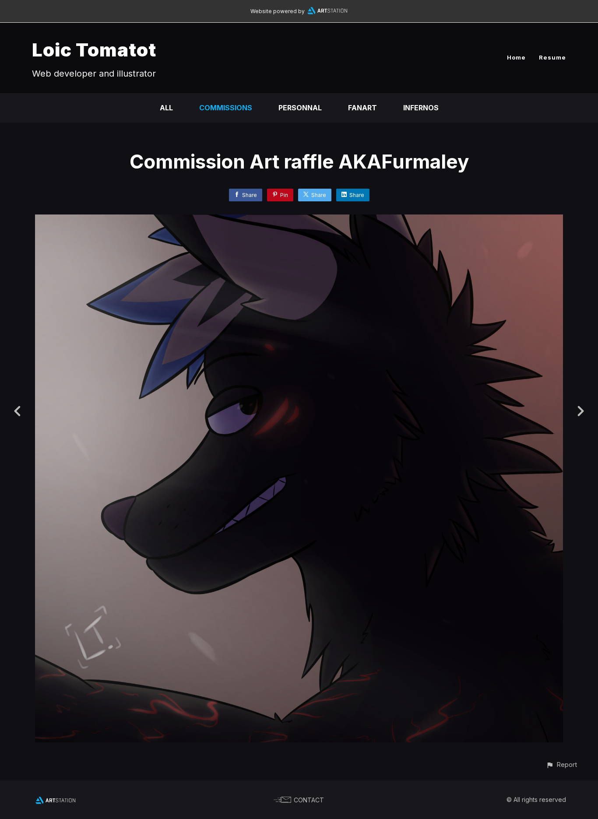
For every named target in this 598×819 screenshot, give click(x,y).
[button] (561, 764)
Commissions (225, 107)
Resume (552, 57)
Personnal (300, 107)
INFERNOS (421, 107)
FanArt (362, 107)
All (166, 107)
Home (516, 57)
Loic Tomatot (94, 50)
